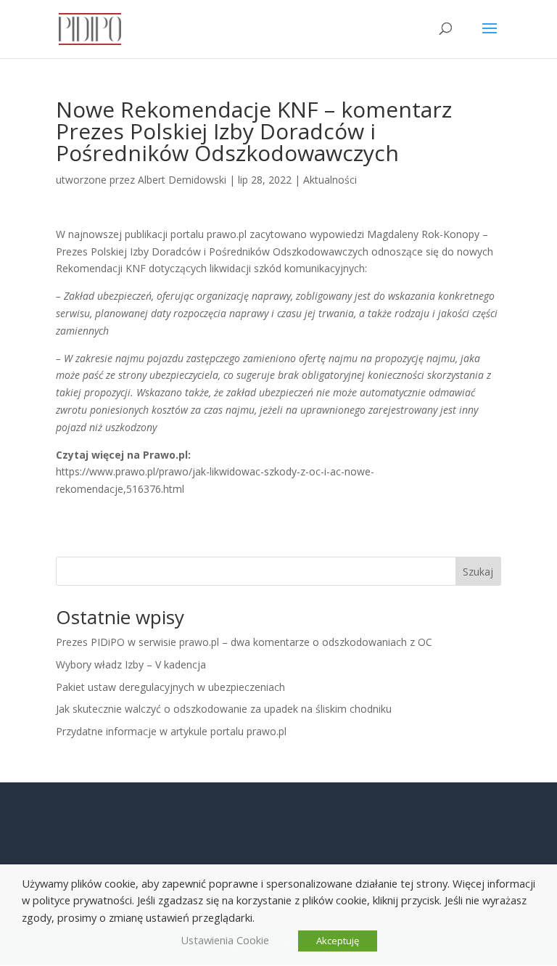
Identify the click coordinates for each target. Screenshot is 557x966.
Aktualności (330, 180)
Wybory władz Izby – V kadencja (131, 664)
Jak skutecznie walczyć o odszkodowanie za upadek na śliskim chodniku (224, 709)
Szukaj (478, 571)
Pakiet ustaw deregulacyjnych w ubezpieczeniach (170, 687)
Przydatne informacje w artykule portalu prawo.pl (171, 731)
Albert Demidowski (182, 180)
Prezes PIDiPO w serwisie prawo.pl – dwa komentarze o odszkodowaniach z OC (244, 642)
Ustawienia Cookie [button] (225, 940)
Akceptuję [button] (337, 940)
